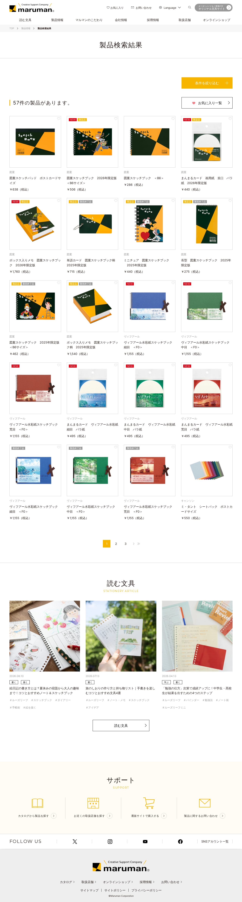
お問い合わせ (144, 7)
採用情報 (146, 882)
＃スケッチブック (41, 700)
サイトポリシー (115, 890)
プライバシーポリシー (146, 890)
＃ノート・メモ (116, 700)
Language (170, 7)
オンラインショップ (116, 882)
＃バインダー (191, 700)
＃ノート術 (222, 700)
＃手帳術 (14, 707)
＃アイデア (92, 707)
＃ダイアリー (63, 700)
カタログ (66, 882)
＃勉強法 (207, 700)
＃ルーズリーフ (18, 700)
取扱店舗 (87, 882)
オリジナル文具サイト (212, 7)
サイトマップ (89, 890)
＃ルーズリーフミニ (174, 707)
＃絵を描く (29, 707)
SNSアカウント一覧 (215, 841)
